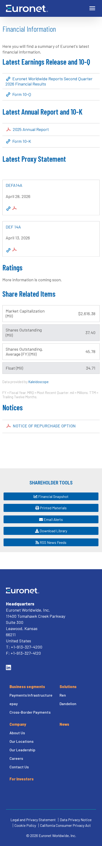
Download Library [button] (53, 530)
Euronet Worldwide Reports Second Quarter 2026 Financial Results (49, 81)
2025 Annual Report (31, 129)
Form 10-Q (21, 94)
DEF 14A (13, 226)
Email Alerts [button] (53, 519)
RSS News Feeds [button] (52, 542)
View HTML (8, 208)
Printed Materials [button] (53, 508)
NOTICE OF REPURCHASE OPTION (44, 425)
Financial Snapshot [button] (53, 496)
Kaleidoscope (38, 382)
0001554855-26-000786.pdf (14, 208)
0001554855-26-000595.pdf (14, 249)
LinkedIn (8, 667)
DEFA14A (14, 185)
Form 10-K (21, 141)
